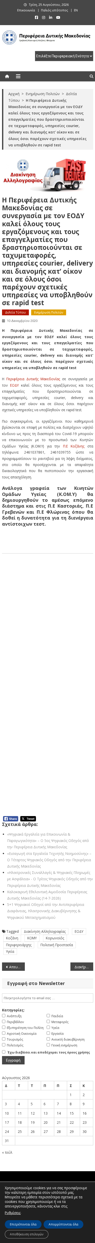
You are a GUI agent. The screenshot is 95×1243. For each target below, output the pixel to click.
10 (7, 1113)
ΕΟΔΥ (14, 385)
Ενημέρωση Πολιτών (48, 312)
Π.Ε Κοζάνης (73, 446)
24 (7, 1131)
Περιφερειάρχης (18, 944)
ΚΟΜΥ (32, 938)
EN (76, 10)
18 (20, 1122)
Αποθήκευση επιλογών (26, 1234)
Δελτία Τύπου (15, 312)
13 (46, 1113)
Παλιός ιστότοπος (54, 10)
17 (7, 1122)
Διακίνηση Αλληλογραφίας (45, 931)
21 (59, 1122)
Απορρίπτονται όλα (63, 1224)
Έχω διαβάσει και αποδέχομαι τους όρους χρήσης (49, 1052)
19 (33, 1122)
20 (46, 1122)
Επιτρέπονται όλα (23, 1224)
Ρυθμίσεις (13, 1212)
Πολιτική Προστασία (57, 944)
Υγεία (10, 951)
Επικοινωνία (26, 10)
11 (20, 1113)
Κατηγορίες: (13, 1010)
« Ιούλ (7, 1152)
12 (33, 1113)
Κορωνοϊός (55, 938)
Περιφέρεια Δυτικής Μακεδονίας (33, 378)
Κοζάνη (12, 938)
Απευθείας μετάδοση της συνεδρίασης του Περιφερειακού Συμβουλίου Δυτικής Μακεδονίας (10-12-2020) (17, 966)
